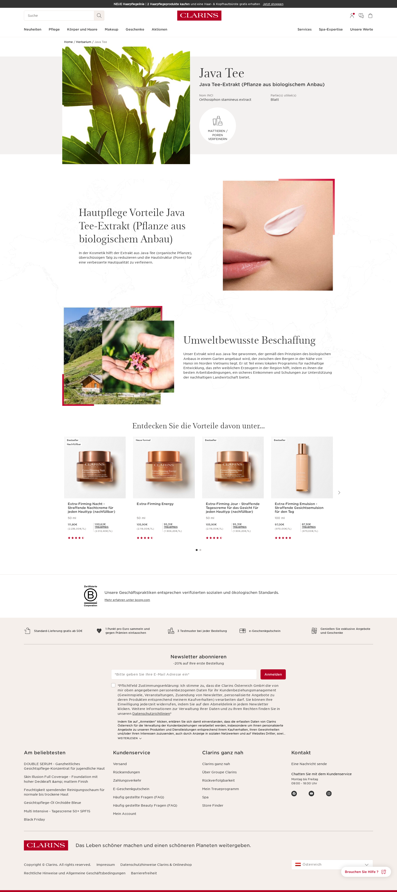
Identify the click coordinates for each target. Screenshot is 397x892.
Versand (120, 764)
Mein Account (124, 814)
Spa (205, 797)
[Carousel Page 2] (200, 550)
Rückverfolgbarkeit (218, 780)
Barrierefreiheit (144, 873)
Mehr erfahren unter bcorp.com (127, 600)
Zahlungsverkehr (127, 780)
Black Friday (34, 819)
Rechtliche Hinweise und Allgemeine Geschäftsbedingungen (74, 873)
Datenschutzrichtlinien (151, 713)
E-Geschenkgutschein (131, 789)
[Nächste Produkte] (339, 492)
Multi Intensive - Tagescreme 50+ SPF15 (57, 811)
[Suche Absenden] (99, 16)
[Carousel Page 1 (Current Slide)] (197, 550)
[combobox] (332, 865)
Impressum (105, 865)
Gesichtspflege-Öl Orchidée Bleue (52, 803)
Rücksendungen (126, 772)
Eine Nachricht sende (309, 764)
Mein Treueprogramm (220, 789)
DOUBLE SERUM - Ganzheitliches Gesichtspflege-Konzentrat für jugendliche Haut (64, 766)
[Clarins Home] (199, 15)
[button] (65, 752)
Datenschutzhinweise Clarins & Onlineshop (156, 865)
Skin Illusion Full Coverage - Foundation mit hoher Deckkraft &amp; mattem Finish (61, 779)
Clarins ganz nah (216, 764)
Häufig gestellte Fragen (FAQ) (138, 797)
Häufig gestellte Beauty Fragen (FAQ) (145, 805)
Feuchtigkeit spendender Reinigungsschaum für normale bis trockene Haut (64, 792)
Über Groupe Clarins (219, 772)
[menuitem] (352, 15)
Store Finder (212, 805)
